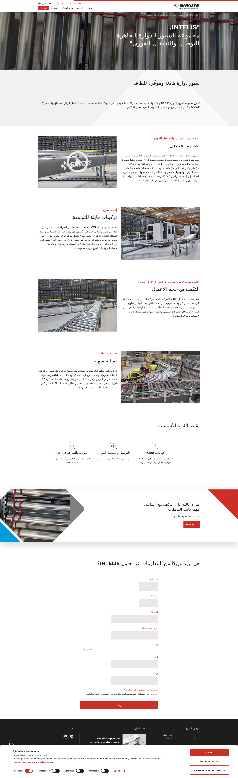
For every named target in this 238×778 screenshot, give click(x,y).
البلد (156, 657)
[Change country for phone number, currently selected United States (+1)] (83, 649)
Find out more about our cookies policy (33, 762)
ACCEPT (209, 752)
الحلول (197, 735)
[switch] (56, 771)
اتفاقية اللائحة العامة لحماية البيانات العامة (141, 690)
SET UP (117, 771)
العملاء (197, 738)
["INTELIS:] (77, 162)
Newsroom (66, 4)
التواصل (43, 8)
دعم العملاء (167, 735)
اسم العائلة (153, 596)
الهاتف (155, 644)
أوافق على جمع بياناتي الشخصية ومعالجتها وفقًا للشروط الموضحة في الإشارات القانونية (120, 694)
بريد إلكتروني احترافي (148, 628)
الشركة (154, 612)
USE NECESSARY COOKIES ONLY (210, 770)
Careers (77, 4)
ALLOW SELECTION (210, 761)
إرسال (119, 705)
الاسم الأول (153, 579)
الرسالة (155, 673)
